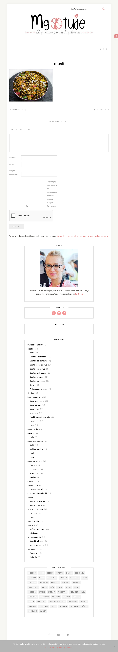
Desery (30, 433)
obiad (76, 587)
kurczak (55, 582)
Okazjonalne (32, 485)
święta (43, 611)
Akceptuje (49, 648)
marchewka (33, 587)
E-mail (12, 164)
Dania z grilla (32, 429)
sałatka (66, 597)
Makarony (34, 413)
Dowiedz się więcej (64, 648)
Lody (32, 437)
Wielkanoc (34, 533)
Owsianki (33, 513)
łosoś (53, 606)
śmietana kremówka (79, 606)
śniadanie (32, 611)
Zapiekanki (34, 421)
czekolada (79, 573)
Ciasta (30, 348)
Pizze (32, 457)
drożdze (63, 578)
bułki (41, 573)
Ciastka (30, 393)
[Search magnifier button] (103, 9)
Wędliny (33, 477)
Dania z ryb (34, 409)
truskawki (72, 602)
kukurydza (43, 582)
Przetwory (34, 469)
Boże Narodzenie (37, 529)
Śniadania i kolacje (35, 509)
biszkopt (32, 573)
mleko (68, 587)
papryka (51, 592)
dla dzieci (52, 578)
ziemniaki (43, 606)
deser (41, 578)
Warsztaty (34, 553)
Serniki (33, 385)
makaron (76, 582)
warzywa (32, 606)
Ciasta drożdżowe (37, 369)
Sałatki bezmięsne (37, 501)
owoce (42, 592)
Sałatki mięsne (36, 505)
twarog (83, 602)
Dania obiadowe (34, 397)
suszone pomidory (57, 602)
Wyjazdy (33, 557)
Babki (32, 352)
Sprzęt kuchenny (37, 545)
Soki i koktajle (33, 521)
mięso (60, 587)
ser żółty (41, 602)
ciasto (69, 573)
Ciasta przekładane (38, 373)
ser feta (76, 597)
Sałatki (30, 497)
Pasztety (33, 465)
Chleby (33, 453)
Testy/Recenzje (34, 537)
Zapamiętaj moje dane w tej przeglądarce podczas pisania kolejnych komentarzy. (52, 194)
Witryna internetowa (14, 172)
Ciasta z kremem (37, 377)
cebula (50, 573)
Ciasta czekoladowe (38, 364)
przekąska (44, 597)
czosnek (32, 578)
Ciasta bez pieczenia (38, 356)
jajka (84, 578)
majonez (66, 582)
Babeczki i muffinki (35, 344)
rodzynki (56, 597)
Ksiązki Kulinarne (37, 541)
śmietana (63, 606)
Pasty (32, 517)
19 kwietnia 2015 (17, 109)
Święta (30, 525)
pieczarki (62, 592)
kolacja (32, 582)
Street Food (35, 473)
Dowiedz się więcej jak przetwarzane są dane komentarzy (82, 236)
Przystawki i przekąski (37, 493)
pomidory (32, 597)
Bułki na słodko (36, 449)
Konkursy (31, 481)
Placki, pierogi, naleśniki (40, 417)
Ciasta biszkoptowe (38, 360)
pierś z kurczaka (77, 592)
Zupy (32, 425)
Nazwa (12, 157)
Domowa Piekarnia (35, 441)
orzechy (32, 592)
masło (44, 587)
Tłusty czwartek (36, 489)
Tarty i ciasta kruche (38, 389)
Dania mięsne (35, 405)
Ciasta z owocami (37, 381)
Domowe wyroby (34, 461)
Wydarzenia (32, 549)
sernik (31, 602)
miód (52, 587)
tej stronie (79, 294)
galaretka (74, 578)
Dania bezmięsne (37, 401)
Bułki (32, 445)
